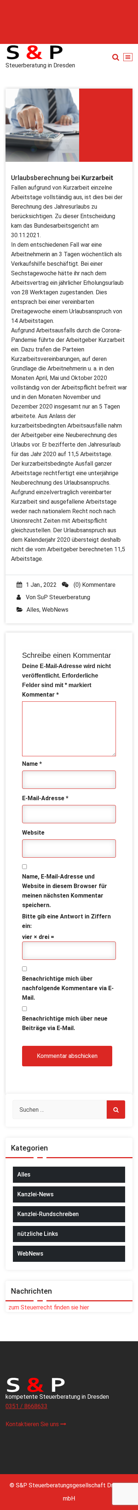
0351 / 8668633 (26, 1406)
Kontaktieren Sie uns (33, 1424)
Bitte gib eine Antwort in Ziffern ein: (66, 921)
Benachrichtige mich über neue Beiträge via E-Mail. (64, 1023)
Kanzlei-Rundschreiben (48, 1214)
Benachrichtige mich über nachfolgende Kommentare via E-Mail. (68, 988)
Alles (32, 609)
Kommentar (40, 694)
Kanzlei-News (35, 1194)
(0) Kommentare (94, 584)
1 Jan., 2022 (41, 584)
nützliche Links (37, 1233)
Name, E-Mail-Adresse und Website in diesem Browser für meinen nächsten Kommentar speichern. (64, 891)
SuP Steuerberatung (63, 597)
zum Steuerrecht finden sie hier (47, 1307)
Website (33, 832)
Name (32, 763)
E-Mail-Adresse (45, 798)
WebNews (55, 609)
